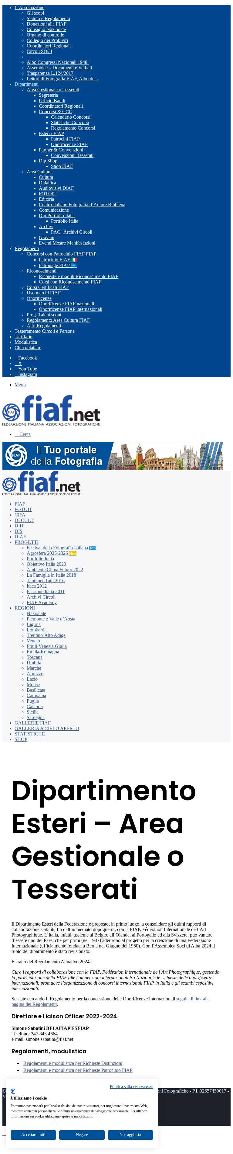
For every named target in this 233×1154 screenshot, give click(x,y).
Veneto (33, 640)
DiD (19, 525)
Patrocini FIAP (65, 138)
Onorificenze (39, 298)
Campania (36, 695)
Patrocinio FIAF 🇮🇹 (58, 259)
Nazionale (36, 613)
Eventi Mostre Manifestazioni (67, 242)
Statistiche (30, 733)
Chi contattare (28, 347)
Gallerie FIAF (33, 722)
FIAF (20, 503)
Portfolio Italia (64, 221)
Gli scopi (35, 13)
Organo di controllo (45, 34)
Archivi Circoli (41, 597)
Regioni (25, 607)
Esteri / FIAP (51, 133)
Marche (34, 668)
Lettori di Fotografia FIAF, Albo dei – (63, 78)
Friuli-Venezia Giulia (47, 646)
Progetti (27, 542)
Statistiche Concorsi (70, 122)
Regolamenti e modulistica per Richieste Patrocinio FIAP (78, 1070)
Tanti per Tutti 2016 (46, 580)
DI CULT (24, 520)
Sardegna (36, 717)
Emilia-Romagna (43, 651)
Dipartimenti (27, 84)
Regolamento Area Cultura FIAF (58, 320)
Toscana (34, 657)
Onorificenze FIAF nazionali (66, 303)
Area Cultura (39, 171)
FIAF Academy (42, 602)
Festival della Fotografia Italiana (61, 547)
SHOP (21, 739)
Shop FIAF (62, 166)
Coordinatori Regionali (49, 45)
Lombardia (37, 629)
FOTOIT (47, 193)
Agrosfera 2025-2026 (51, 553)
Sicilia (33, 711)
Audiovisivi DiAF (56, 188)
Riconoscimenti (41, 270)
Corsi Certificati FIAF (48, 287)
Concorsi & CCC (55, 111)
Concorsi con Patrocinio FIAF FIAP (61, 253)
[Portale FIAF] (51, 423)
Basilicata (36, 690)
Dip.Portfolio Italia (57, 215)
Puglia (33, 701)
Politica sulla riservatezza (131, 1086)
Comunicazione (54, 210)
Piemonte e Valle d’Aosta (51, 618)
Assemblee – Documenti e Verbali (59, 67)
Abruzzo (35, 673)
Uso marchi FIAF (44, 292)
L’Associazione (29, 7)
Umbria (34, 662)
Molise (33, 684)
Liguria (34, 624)
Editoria (46, 199)
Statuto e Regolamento (48, 18)
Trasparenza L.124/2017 (50, 73)
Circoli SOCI (39, 51)
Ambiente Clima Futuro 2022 (55, 569)
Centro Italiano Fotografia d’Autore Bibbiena (82, 204)
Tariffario (23, 336)
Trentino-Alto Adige (46, 635)
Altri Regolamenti (44, 325)
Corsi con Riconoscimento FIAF (70, 281)
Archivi (46, 226)
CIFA (20, 514)
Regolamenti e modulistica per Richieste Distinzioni (72, 1063)
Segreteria (48, 95)
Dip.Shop (48, 160)
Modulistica (26, 342)
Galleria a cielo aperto (47, 728)
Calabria (35, 706)
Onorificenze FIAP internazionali (70, 309)
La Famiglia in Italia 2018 (51, 575)
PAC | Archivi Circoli (71, 232)
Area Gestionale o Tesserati (53, 89)
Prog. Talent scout (44, 314)
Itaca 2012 (37, 586)
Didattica (47, 182)
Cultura (46, 177)
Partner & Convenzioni (61, 149)
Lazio (32, 679)
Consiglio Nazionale (46, 29)
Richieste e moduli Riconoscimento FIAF (78, 276)
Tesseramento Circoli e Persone (45, 331)
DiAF (20, 536)
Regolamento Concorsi (73, 127)
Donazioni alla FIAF (46, 23)
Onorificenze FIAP (69, 144)
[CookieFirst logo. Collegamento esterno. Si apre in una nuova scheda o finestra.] (13, 1091)
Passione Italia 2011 (46, 591)
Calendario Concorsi (70, 117)
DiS (18, 531)
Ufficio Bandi (52, 100)
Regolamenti (27, 248)
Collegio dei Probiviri (47, 40)
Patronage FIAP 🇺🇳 (58, 265)
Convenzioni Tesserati (72, 155)
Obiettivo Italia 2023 (46, 564)
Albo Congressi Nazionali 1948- (58, 62)
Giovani (46, 237)
